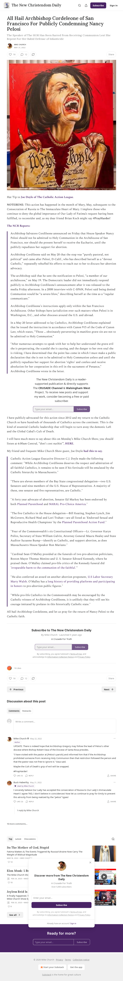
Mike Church (20, 45)
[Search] (79, 5)
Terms (68, 959)
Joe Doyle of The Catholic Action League (47, 197)
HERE (69, 443)
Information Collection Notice (60, 915)
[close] (90, 862)
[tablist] (20, 711)
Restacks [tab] (26, 711)
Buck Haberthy (21, 782)
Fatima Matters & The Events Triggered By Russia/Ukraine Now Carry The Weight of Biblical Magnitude (44, 853)
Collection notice (81, 959)
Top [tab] (10, 839)
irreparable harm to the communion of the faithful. (43, 568)
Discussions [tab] (30, 839)
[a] (104, 877)
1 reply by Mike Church (28, 810)
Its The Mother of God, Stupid (28, 847)
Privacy (59, 959)
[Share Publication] (86, 5)
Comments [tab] (14, 711)
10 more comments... (17, 824)
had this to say (93, 451)
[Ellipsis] (114, 738)
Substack (46, 974)
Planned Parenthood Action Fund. (83, 522)
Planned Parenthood (30, 504)
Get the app (76, 967)
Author (17, 742)
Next (107, 689)
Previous (18, 689)
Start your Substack (53, 967)
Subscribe (98, 5)
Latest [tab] (18, 839)
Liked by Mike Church (25, 786)
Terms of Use (76, 912)
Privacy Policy (84, 915)
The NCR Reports (18, 226)
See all (13, 914)
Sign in (114, 5)
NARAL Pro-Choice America (67, 504)
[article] (61, 854)
